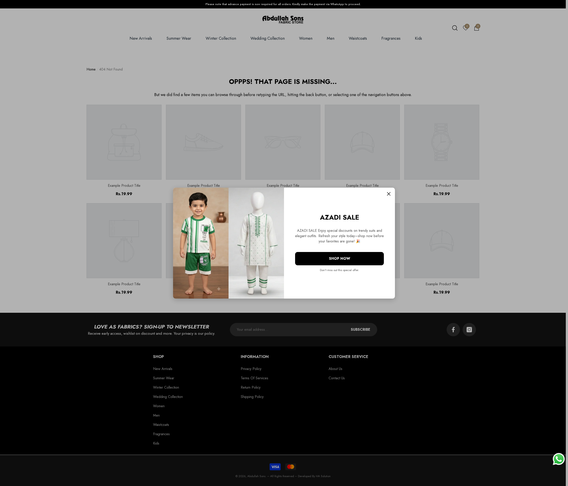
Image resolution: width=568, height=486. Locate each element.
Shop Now (339, 258)
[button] (388, 193)
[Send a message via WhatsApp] (559, 459)
